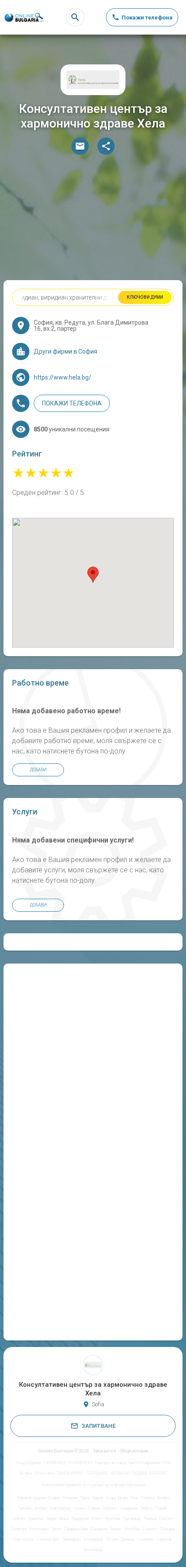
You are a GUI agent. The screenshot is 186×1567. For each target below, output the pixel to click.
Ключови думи (145, 297)
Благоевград (60, 1508)
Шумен (79, 1508)
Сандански (99, 1529)
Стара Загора (117, 1498)
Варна (85, 1498)
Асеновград (93, 1539)
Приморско (71, 1539)
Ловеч (96, 1518)
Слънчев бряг (48, 1539)
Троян (56, 1529)
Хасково (110, 1508)
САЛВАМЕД (55, 1463)
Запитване (98, 1426)
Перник (161, 1508)
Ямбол (146, 1508)
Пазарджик (129, 1508)
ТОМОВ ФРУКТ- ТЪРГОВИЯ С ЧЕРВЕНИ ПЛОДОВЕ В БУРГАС (112, 1473)
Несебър (132, 1529)
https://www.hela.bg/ (62, 377)
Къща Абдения (28, 1463)
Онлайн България (56, 1451)
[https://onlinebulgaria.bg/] (23, 17)
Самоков (164, 1539)
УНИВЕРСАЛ (80, 1463)
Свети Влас (24, 1539)
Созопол (149, 1529)
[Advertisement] (93, 220)
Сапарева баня (76, 1529)
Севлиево (145, 1539)
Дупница (127, 1539)
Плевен (147, 1498)
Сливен (94, 1508)
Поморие (167, 1529)
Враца (64, 1518)
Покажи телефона (72, 403)
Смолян (166, 1518)
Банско (116, 1529)
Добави (38, 769)
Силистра (19, 1529)
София (54, 1498)
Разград (150, 1518)
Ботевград (93, 1550)
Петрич (112, 1539)
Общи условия (134, 1451)
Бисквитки (104, 1451)
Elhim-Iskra (44, 1473)
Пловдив (70, 1498)
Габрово (19, 1518)
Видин (51, 1518)
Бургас (98, 1498)
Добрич (41, 1508)
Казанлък (36, 1518)
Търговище (131, 1518)
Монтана (112, 1518)
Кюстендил (39, 1529)
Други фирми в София (65, 351)
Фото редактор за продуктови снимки (114, 1485)
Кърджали (80, 1518)
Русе (134, 1498)
